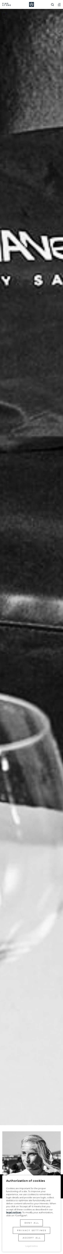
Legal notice (31, 1246)
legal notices (13, 1212)
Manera (31, 4)
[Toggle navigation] (59, 3)
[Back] (4, 14)
